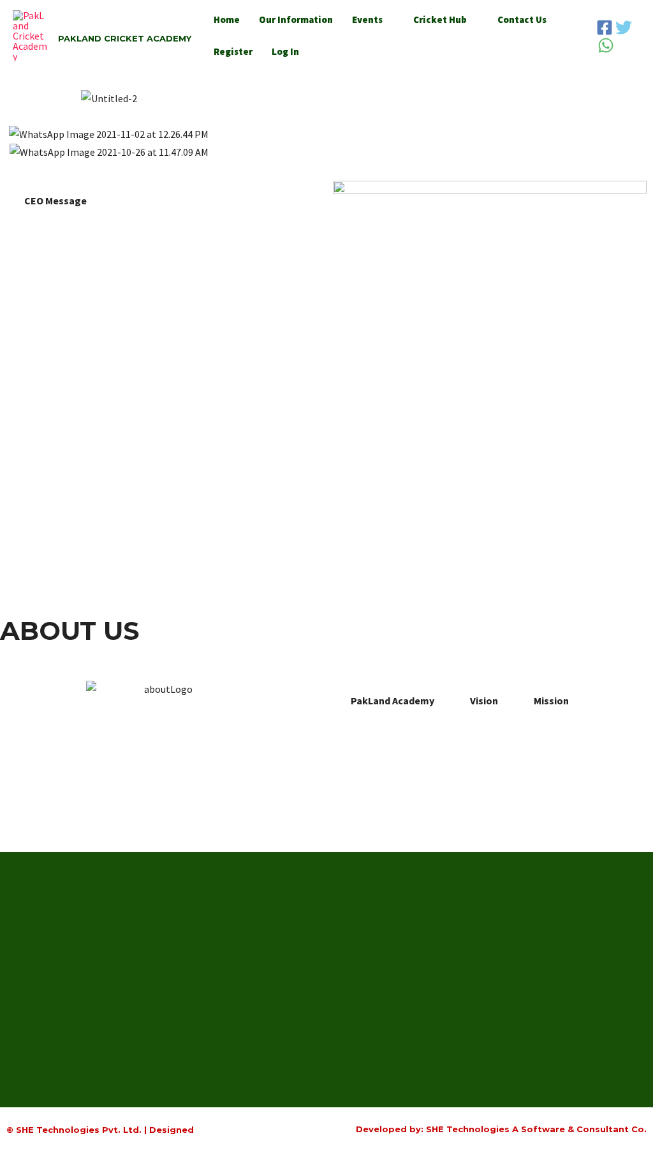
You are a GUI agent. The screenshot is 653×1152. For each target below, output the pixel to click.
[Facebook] (604, 27)
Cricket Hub (440, 19)
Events (367, 19)
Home (227, 19)
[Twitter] (623, 27)
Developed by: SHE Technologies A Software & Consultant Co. (501, 1129)
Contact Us (522, 19)
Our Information (296, 19)
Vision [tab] (484, 700)
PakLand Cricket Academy (124, 38)
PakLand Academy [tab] (392, 700)
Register (233, 51)
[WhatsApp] (606, 45)
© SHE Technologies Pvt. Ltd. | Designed (100, 1130)
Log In (285, 51)
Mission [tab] (551, 700)
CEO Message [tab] (55, 200)
